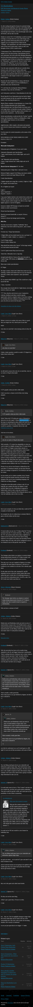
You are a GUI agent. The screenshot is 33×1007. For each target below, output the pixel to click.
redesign (7, 12)
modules (3, 12)
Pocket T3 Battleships (7, 964)
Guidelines (16, 995)
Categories (9, 995)
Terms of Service (25, 995)
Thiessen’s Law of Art (7, 428)
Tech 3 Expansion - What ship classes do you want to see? (9, 955)
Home (2, 995)
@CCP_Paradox (24, 420)
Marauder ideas (5, 638)
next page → (4, 934)
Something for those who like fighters (11, 306)
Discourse (10, 1002)
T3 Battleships (7, 6)
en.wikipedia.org (7, 798)
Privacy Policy (5, 999)
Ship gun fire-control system (18, 801)
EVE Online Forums (6, 1)
